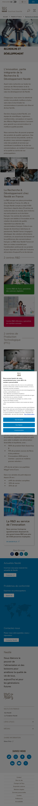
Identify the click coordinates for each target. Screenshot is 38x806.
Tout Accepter (19, 420)
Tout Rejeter (19, 425)
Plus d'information (29, 414)
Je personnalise (19, 430)
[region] (19, 403)
